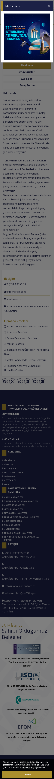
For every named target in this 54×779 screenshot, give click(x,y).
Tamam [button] (27, 774)
